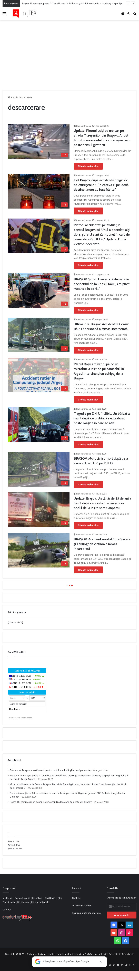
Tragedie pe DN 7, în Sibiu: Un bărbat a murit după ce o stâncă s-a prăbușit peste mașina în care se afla (102, 418)
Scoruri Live (14, 841)
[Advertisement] (69, 54)
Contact (7, 909)
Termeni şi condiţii (81, 905)
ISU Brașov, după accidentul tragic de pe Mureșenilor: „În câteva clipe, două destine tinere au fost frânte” (101, 185)
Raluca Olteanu (83, 126)
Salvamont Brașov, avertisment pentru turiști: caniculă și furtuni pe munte (50, 770)
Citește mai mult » (88, 166)
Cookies (76, 898)
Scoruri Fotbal (15, 848)
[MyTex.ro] (26, 13)
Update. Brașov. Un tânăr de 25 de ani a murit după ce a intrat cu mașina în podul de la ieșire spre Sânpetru (102, 503)
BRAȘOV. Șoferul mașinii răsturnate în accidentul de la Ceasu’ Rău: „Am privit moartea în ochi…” (102, 284)
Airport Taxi (14, 845)
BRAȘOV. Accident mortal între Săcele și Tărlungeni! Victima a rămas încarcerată (102, 544)
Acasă (13, 97)
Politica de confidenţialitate (86, 913)
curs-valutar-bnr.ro (24, 718)
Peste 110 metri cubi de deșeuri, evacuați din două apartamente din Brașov (51, 802)
